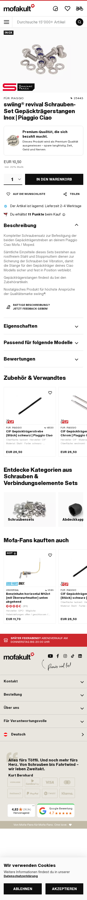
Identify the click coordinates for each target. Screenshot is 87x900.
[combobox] (13, 179)
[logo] (19, 7)
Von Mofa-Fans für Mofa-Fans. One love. (40, 825)
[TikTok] (72, 656)
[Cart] (79, 8)
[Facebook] (58, 656)
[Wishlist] (67, 8)
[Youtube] (50, 656)
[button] (43, 225)
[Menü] (33, 807)
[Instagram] (65, 656)
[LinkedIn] (80, 656)
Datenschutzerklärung (21, 876)
